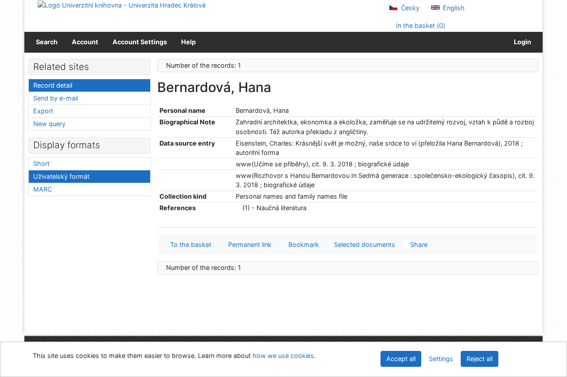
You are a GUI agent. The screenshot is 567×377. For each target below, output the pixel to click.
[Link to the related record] (238, 208)
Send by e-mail (55, 98)
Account (85, 42)
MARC (42, 189)
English (453, 8)
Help (188, 42)
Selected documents (363, 244)
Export (43, 111)
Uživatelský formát (61, 176)
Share (417, 244)
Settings (441, 358)
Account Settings (140, 42)
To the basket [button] (189, 244)
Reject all (479, 358)
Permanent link (248, 244)
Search (47, 42)
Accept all (401, 358)
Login (521, 42)
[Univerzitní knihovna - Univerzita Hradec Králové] (122, 4)
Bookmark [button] (302, 244)
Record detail (52, 85)
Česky (409, 8)
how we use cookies (283, 355)
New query (49, 123)
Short (41, 163)
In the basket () (419, 25)
